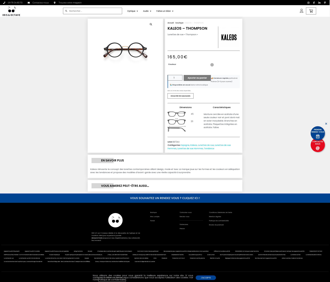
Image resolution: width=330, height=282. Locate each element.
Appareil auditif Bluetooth (12, 251)
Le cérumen (211, 254)
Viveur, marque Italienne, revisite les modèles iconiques (112, 261)
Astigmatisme (78, 251)
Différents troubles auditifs (222, 251)
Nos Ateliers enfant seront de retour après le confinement (111, 258)
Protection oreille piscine (197, 258)
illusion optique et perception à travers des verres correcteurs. (83, 254)
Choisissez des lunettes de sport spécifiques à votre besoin (114, 251)
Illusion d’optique (54, 254)
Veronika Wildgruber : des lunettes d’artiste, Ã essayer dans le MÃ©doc (69, 261)
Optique (131, 11)
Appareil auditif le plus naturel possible (57, 251)
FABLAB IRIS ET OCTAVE (316, 251)
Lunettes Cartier (296, 254)
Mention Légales (215, 217)
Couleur (172, 64)
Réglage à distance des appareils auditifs (237, 258)
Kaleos (193, 145)
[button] (151, 24)
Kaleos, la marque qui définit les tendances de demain (149, 254)
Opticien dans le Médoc (141, 258)
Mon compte (154, 217)
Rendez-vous (184, 217)
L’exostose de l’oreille (177, 254)
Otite (155, 258)
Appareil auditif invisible (32, 251)
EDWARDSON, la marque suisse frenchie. (247, 251)
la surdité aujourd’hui (195, 254)
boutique (179, 23)
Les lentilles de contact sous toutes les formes (271, 254)
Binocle (90, 251)
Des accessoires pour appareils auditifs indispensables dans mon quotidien (186, 251)
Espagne (185, 145)
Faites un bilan (163, 11)
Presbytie (164, 258)
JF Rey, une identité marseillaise (117, 254)
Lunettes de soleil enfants (313, 254)
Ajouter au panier (197, 77)
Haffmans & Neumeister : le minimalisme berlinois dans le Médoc (24, 254)
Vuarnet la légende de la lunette (145, 261)
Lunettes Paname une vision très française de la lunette (62, 258)
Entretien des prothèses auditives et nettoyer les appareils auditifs (284, 251)
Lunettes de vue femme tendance (29, 258)
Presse (182, 229)
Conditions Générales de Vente (220, 212)
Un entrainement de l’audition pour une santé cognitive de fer (23, 261)
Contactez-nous (186, 212)
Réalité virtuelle (215, 258)
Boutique (153, 212)
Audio (146, 11)
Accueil (171, 23)
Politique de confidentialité (219, 221)
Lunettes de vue (206, 145)
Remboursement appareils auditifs (266, 258)
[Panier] (311, 10)
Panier (152, 221)
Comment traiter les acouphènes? (147, 251)
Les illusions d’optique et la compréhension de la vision (236, 254)
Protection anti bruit (178, 258)
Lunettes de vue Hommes (190, 148)
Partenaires (184, 224)
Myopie (87, 258)
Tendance (209, 148)
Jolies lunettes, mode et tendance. (292, 258)
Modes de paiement (216, 225)
